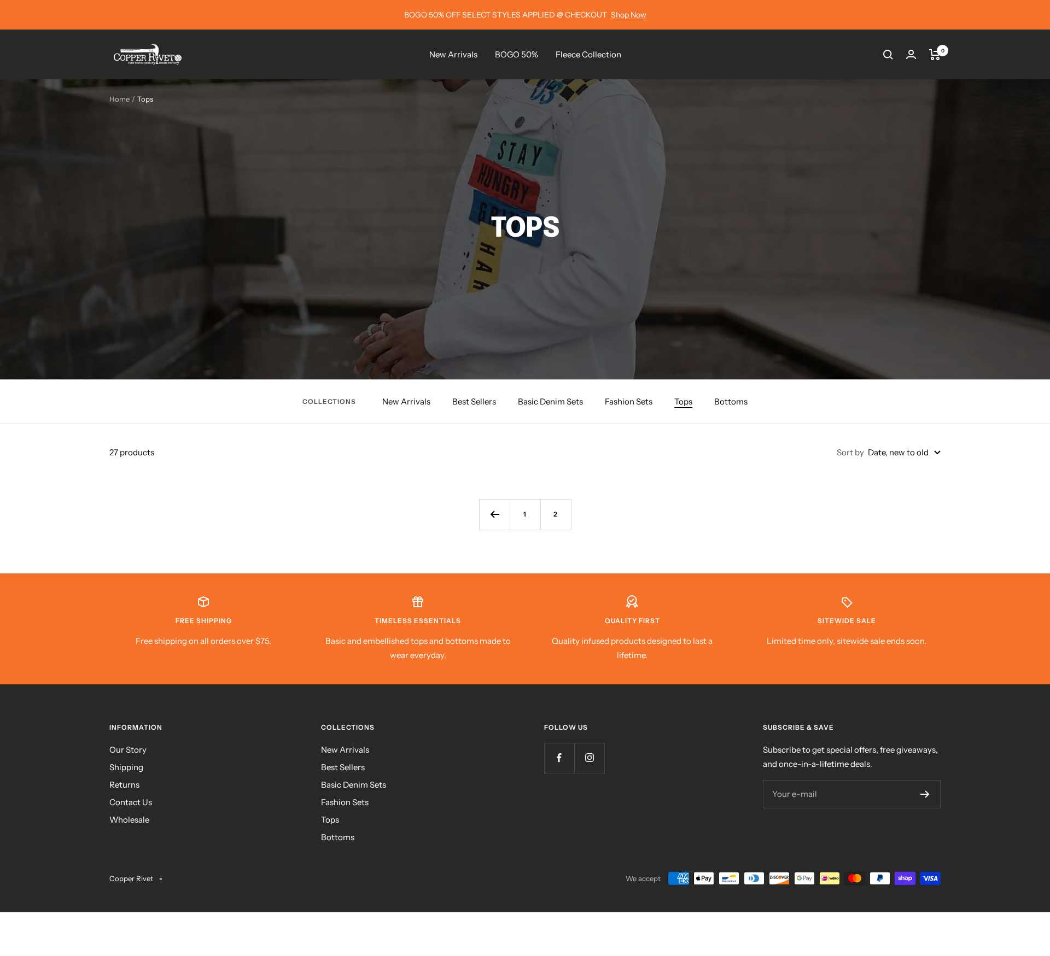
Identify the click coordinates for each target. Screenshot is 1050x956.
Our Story (128, 749)
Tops (683, 401)
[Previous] (494, 514)
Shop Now (628, 15)
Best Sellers (474, 401)
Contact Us (130, 802)
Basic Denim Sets (550, 401)
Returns (124, 784)
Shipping (126, 767)
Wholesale (129, 819)
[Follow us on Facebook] (559, 758)
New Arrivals (453, 54)
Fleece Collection (588, 54)
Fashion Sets (628, 401)
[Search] (888, 55)
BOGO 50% (516, 54)
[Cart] (935, 54)
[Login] (911, 54)
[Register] (925, 794)
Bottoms (731, 401)
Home (119, 99)
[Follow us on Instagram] (589, 758)
